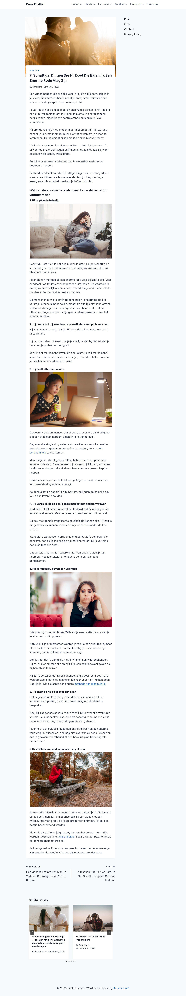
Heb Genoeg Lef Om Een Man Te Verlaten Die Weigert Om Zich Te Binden (46, 873)
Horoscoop (137, 4)
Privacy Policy (132, 34)
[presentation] (49, 918)
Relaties (34, 70)
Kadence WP (121, 988)
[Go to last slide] (32, 932)
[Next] (109, 932)
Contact (129, 29)
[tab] (66, 961)
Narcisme (152, 4)
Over (127, 24)
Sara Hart (37, 86)
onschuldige (66, 836)
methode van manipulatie (90, 683)
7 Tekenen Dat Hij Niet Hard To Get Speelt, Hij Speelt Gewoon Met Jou (96, 873)
